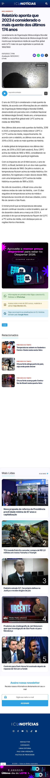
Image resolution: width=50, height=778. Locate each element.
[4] (25, 609)
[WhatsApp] (38, 55)
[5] (25, 650)
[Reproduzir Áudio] (4, 93)
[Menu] (3, 3)
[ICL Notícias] (25, 3)
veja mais (42, 474)
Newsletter (25, 742)
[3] (25, 571)
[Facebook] (42, 55)
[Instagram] (13, 731)
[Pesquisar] (46, 3)
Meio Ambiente (7, 11)
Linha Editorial (25, 748)
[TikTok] (31, 731)
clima (4, 325)
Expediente (25, 745)
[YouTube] (22, 731)
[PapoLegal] (34, 55)
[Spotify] (36, 731)
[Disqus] (25, 426)
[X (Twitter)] (46, 55)
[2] (25, 534)
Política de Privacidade (25, 755)
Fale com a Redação (25, 751)
